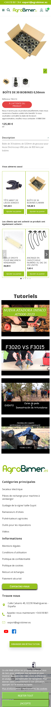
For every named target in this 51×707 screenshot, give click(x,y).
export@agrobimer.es (34, 2)
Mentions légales (11, 545)
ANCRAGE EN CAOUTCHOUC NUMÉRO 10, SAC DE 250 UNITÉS (37, 261)
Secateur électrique (12, 489)
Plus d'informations (11, 688)
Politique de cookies (12, 565)
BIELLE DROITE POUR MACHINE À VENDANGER (12, 260)
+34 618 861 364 (12, 2)
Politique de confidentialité (16, 559)
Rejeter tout (25, 695)
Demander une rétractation (25, 644)
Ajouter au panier (13, 211)
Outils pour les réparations (16, 525)
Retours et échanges (13, 572)
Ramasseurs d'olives (13, 512)
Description (8, 137)
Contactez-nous (19, 586)
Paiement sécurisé (12, 578)
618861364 (40, 118)
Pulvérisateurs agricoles (15, 518)
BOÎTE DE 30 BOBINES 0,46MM (35, 201)
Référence (6, 99)
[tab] (25, 137)
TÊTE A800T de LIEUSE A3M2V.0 (11, 201)
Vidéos (5, 531)
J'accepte (25, 703)
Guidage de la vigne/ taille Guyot (19, 505)
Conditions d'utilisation (14, 552)
